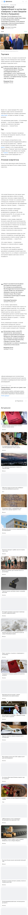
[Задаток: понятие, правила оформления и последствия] (14, 731)
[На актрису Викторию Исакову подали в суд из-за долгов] (14, 773)
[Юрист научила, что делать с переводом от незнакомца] (14, 649)
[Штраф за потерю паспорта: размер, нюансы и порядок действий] (14, 876)
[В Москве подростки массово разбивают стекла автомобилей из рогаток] (14, 483)
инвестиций (4, 115)
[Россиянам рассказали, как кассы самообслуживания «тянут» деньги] (14, 442)
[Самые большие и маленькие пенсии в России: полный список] (14, 421)
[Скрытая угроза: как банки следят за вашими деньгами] (14, 586)
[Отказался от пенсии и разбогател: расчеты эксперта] (14, 669)
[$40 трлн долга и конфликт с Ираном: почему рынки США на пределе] (14, 711)
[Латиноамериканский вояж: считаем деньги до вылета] (14, 897)
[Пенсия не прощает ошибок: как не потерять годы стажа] (14, 545)
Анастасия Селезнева (10, 27)
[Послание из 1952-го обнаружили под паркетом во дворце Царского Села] (14, 504)
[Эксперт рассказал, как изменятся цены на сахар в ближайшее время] (14, 628)
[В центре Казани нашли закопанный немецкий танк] (14, 855)
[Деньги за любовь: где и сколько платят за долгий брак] (14, 566)
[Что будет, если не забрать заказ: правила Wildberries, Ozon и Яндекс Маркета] (14, 835)
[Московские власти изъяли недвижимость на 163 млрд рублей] (14, 524)
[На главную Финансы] (8, 1)
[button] (14, 42)
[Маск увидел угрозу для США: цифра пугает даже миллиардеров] (14, 752)
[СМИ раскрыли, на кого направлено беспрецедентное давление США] (14, 814)
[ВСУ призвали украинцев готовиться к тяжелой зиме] (14, 462)
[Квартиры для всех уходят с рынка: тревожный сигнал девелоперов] (14, 690)
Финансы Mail (13, 4)
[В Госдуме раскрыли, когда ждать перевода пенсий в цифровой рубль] (14, 607)
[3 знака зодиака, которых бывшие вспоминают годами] (14, 793)
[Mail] (4, 1)
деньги (3, 147)
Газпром (6, 152)
